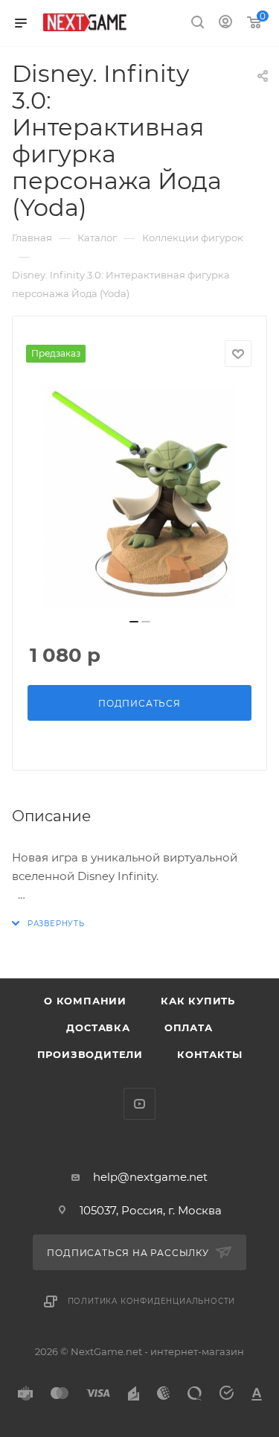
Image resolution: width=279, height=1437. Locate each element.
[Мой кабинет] (225, 23)
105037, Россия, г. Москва (151, 1210)
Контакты (209, 1054)
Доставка (97, 1027)
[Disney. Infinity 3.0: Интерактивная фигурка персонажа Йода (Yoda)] (139, 497)
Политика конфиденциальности (152, 1301)
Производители (90, 1054)
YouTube (139, 1104)
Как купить (198, 1001)
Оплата (188, 1027)
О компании (85, 1001)
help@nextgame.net (150, 1177)
